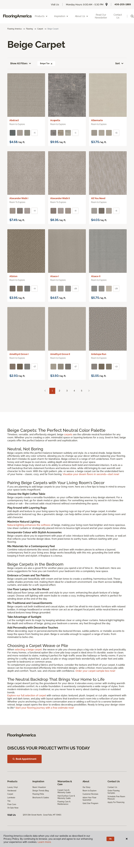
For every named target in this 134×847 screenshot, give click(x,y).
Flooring (29, 29)
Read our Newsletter (101, 16)
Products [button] (39, 16)
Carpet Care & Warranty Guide (64, 791)
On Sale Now (12, 808)
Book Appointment (26, 759)
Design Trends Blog (40, 791)
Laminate (11, 797)
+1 (75, 133)
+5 (34, 133)
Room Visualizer (39, 787)
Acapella (55, 120)
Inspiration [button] (59, 16)
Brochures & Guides (40, 797)
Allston (13, 276)
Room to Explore (89, 791)
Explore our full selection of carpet (27, 695)
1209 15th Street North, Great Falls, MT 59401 (42, 815)
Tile (8, 801)
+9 (34, 211)
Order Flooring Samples (114, 792)
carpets (68, 434)
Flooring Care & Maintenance (64, 803)
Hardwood (11, 791)
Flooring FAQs (38, 794)
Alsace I (54, 276)
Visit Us (55, 4)
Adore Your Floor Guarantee (89, 798)
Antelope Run (98, 354)
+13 (116, 367)
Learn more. (44, 842)
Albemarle (97, 120)
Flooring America (14, 29)
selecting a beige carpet (28, 649)
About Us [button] (80, 16)
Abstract (14, 120)
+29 (75, 289)
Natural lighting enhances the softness (29, 525)
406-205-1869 (123, 4)
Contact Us (118, 16)
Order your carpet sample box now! (95, 670)
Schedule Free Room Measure (116, 797)
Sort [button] (117, 63)
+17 (34, 367)
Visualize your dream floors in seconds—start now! (91, 474)
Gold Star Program (90, 803)
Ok (110, 839)
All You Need (98, 198)
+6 (116, 211)
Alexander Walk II (60, 198)
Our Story (87, 787)
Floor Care (11, 804)
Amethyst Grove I (19, 354)
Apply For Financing (116, 802)
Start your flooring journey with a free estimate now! (44, 707)
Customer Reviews (90, 794)
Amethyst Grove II (60, 354)
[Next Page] (89, 391)
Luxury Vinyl (12, 787)
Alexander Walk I (18, 198)
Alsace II (95, 276)
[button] (52, 63)
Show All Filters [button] (18, 63)
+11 (116, 133)
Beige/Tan (44, 63)
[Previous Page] (45, 391)
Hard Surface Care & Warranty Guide (66, 797)
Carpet (40, 29)
